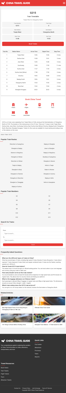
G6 (17, 204)
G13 (49, 217)
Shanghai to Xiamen (49, 161)
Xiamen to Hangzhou (17, 152)
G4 (17, 200)
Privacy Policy (26, 388)
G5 (49, 200)
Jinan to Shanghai (49, 148)
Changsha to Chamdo (17, 174)
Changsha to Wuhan (16, 157)
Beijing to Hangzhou (49, 152)
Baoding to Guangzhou (49, 157)
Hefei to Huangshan (49, 182)
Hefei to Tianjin (49, 165)
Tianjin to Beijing (16, 165)
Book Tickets (33, 44)
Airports (37, 357)
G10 (17, 213)
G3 (49, 196)
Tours (2, 377)
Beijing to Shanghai (49, 144)
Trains (6, 134)
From (4, 230)
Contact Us (17, 388)
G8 (17, 209)
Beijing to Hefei (49, 178)
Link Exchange (36, 388)
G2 (17, 196)
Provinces (38, 350)
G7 (49, 204)
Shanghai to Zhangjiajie (16, 182)
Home (2, 134)
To (3, 237)
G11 (49, 213)
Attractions (38, 347)
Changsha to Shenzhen (16, 178)
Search (33, 244)
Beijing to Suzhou (17, 186)
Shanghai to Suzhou (49, 174)
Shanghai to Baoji (17, 169)
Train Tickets (5, 371)
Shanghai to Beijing (16, 148)
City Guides (38, 344)
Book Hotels (4, 368)
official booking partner (30, 268)
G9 (49, 209)
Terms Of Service (47, 388)
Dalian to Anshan (49, 169)
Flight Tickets (5, 374)
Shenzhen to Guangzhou (17, 144)
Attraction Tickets (6, 380)
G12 (17, 217)
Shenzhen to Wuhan (16, 161)
